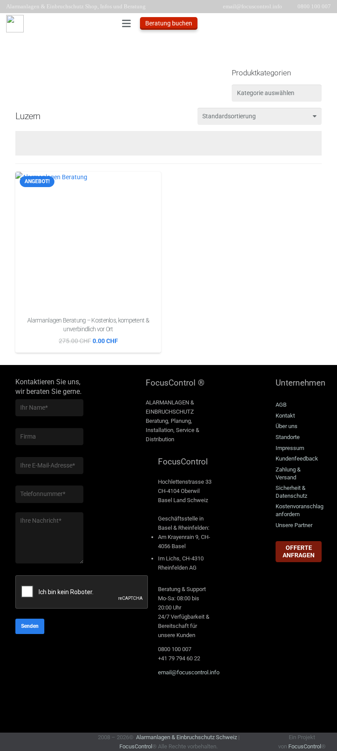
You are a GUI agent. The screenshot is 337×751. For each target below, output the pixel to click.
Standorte (288, 437)
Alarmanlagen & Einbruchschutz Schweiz (186, 737)
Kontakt (285, 415)
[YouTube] (179, 700)
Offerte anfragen (299, 551)
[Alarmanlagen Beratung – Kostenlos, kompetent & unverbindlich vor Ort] (88, 241)
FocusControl (135, 746)
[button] (126, 23)
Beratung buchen (168, 23)
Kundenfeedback (297, 458)
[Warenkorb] (321, 23)
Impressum (290, 448)
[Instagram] (201, 700)
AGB (281, 404)
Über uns (287, 426)
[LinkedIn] (157, 700)
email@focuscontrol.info (188, 672)
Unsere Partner (294, 525)
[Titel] (15, 23)
